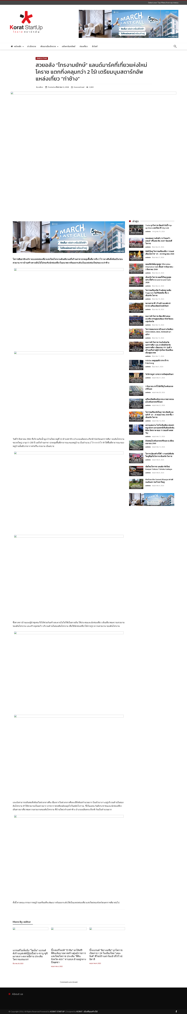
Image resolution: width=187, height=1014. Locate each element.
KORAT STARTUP (57, 1011)
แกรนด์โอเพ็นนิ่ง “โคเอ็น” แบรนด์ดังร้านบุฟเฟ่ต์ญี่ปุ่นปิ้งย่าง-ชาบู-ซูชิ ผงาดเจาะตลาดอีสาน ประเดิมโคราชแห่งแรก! (30, 955)
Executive (42, 58)
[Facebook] (176, 1011)
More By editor (22, 922)
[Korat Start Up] (26, 9)
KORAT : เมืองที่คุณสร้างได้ (87, 1011)
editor (40, 87)
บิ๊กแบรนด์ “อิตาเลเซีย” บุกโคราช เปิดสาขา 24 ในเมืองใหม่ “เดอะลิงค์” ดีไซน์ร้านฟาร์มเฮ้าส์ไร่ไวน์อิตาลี (106, 955)
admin (148, 231)
